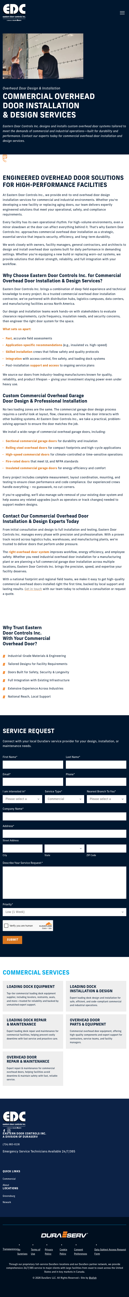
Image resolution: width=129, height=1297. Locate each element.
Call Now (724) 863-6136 (22, 160)
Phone (70, 774)
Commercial (9, 1179)
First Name (9, 757)
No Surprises (22, 1252)
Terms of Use (35, 1252)
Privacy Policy (49, 1252)
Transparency (10, 1249)
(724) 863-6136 (11, 1144)
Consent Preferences (80, 1252)
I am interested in (13, 791)
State (47, 855)
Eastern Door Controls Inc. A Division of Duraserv (24, 1135)
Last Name (72, 757)
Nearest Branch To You (101, 791)
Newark (7, 1202)
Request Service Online (21, 156)
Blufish (93, 1278)
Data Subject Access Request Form (110, 1252)
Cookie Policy (63, 1252)
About (6, 1185)
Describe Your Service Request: (22, 862)
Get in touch (33, 589)
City (5, 855)
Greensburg (9, 1196)
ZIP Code (91, 855)
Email (6, 774)
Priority (7, 904)
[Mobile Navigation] (122, 13)
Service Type (53, 791)
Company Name (12, 808)
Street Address (11, 840)
